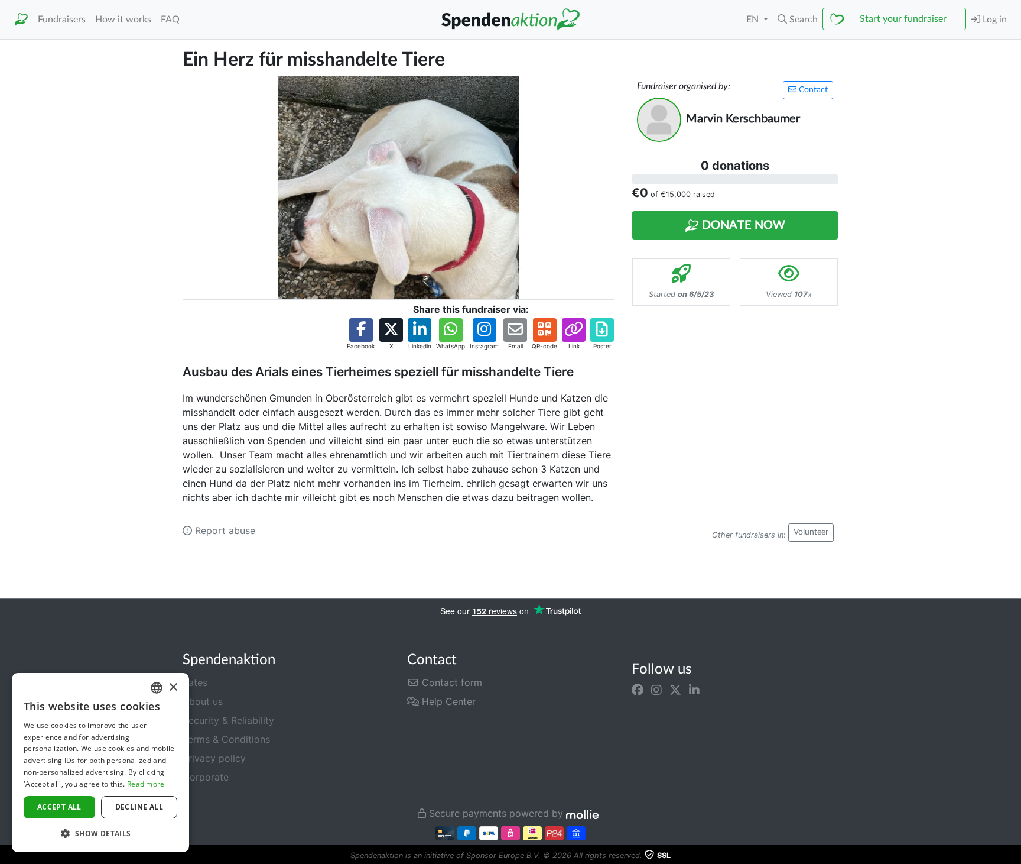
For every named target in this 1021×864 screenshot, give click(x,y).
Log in (993, 19)
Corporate (206, 777)
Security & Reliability (228, 720)
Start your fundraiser (903, 19)
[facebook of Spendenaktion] (637, 689)
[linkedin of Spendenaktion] (694, 689)
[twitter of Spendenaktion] (675, 689)
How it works (123, 19)
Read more (146, 784)
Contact (812, 90)
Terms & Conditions (226, 739)
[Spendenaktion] (21, 20)
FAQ (170, 19)
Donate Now (742, 225)
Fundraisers (62, 19)
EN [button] (753, 19)
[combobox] (156, 688)
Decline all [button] (139, 807)
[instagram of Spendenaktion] (656, 689)
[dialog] (100, 762)
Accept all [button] (59, 807)
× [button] (172, 687)
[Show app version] (1012, 855)
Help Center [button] (447, 701)
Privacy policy (214, 758)
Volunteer (811, 532)
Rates (195, 682)
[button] (797, 19)
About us (203, 701)
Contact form (450, 682)
